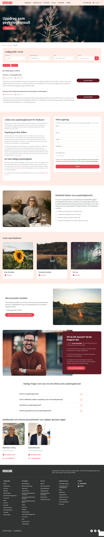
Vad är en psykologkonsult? (29, 394)
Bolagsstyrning (62, 494)
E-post (58, 132)
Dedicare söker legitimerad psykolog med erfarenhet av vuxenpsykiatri (25, 91)
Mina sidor (88, 2)
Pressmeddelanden (64, 501)
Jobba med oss (37, 2)
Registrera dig (9, 28)
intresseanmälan (77, 343)
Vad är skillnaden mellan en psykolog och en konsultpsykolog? (41, 399)
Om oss (54, 2)
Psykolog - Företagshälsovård (12, 75)
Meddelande (59, 146)
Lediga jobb (27, 2)
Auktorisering (44, 497)
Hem (4, 45)
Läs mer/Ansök (88, 80)
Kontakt (68, 2)
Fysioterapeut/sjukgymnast (10, 495)
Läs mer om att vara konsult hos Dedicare (20, 315)
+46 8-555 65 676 (35, 458)
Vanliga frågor (6, 514)
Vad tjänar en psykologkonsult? (30, 405)
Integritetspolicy (44, 490)
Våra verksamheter (45, 486)
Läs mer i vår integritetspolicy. (89, 161)
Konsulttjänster (25, 483)
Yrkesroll (9, 45)
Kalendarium (62, 492)
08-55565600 (83, 483)
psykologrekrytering (17, 168)
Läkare (5, 483)
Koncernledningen (45, 488)
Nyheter (42, 483)
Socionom (5, 488)
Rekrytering (24, 488)
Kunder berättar (26, 521)
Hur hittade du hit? (60, 153)
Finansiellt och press (45, 499)
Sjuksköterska (6, 486)
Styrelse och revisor (64, 497)
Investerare (61, 2)
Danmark (5, 502)
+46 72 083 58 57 (10, 458)
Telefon (58, 139)
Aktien (60, 490)
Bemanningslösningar (27, 486)
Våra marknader (63, 499)
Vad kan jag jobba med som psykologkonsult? (35, 411)
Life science (6, 498)
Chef (23, 519)
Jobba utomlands (7, 507)
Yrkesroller (5, 512)
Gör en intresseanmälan (76, 368)
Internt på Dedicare (7, 510)
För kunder (46, 2)
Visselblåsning (17, 531)
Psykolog (5, 490)
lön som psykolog (16, 155)
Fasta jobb (5, 505)
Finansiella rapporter (64, 483)
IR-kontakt (61, 504)
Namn (57, 126)
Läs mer (9, 275)
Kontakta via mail (10, 454)
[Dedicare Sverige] (7, 3)
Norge (4, 500)
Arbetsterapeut (7, 493)
